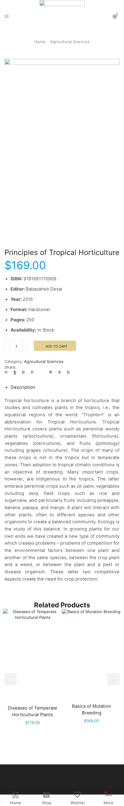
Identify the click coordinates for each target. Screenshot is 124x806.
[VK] (23, 372)
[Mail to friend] (41, 372)
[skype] (67, 372)
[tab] (23, 387)
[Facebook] (15, 372)
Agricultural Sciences (70, 41)
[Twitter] (8, 372)
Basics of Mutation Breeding (91, 710)
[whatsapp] (59, 372)
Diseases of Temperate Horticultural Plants (32, 711)
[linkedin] (50, 372)
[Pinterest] (32, 372)
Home (39, 41)
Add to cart (56, 346)
